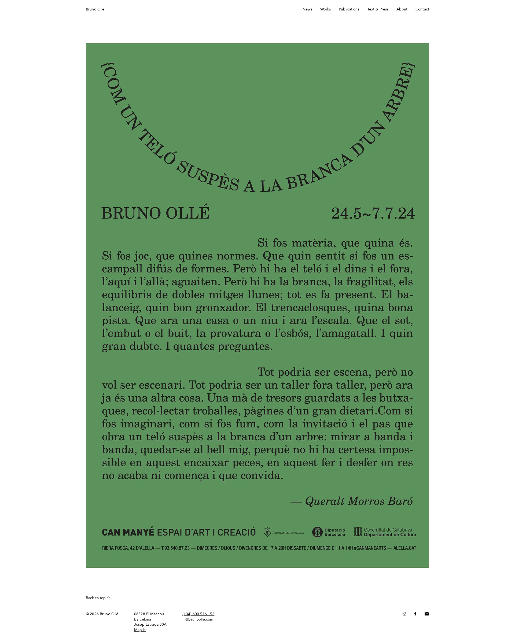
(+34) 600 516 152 (198, 614)
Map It (140, 630)
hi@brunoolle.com (197, 619)
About (401, 9)
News (307, 9)
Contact (422, 9)
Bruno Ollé (95, 9)
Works (325, 9)
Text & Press (378, 9)
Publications (349, 9)
